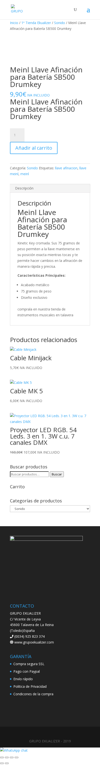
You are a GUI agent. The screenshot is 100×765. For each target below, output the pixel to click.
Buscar (57, 474)
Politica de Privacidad (30, 686)
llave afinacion (66, 168)
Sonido (59, 22)
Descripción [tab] (24, 188)
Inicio (14, 22)
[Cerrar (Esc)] (16, 757)
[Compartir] (12, 757)
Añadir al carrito (33, 148)
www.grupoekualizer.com (33, 642)
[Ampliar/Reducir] (2, 757)
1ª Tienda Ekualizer (36, 22)
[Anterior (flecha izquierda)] (2, 763)
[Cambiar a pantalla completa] (7, 757)
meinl (24, 174)
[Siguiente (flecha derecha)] (7, 763)
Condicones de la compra (33, 694)
